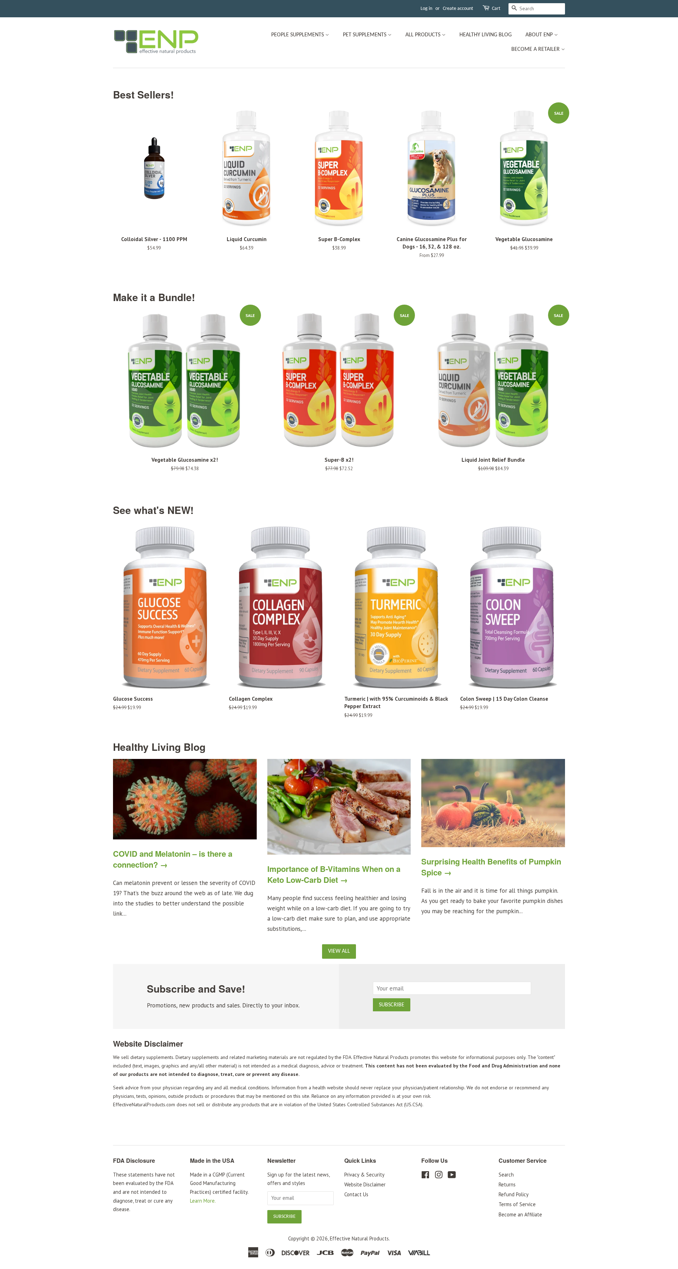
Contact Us (356, 1194)
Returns (507, 1184)
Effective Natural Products (359, 1238)
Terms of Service (517, 1204)
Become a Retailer (536, 49)
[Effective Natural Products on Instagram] (438, 1176)
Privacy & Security (364, 1174)
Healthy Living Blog (485, 35)
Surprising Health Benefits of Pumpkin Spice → (491, 867)
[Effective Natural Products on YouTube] (452, 1176)
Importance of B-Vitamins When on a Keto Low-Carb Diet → (333, 874)
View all (339, 951)
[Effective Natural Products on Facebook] (425, 1176)
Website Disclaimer (365, 1184)
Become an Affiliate (520, 1214)
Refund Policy (514, 1194)
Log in (426, 8)
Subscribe (391, 1005)
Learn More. (203, 1200)
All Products (423, 35)
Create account (458, 8)
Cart (496, 8)
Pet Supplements (365, 35)
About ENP (539, 35)
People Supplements (298, 35)
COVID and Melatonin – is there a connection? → (172, 859)
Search (506, 1174)
